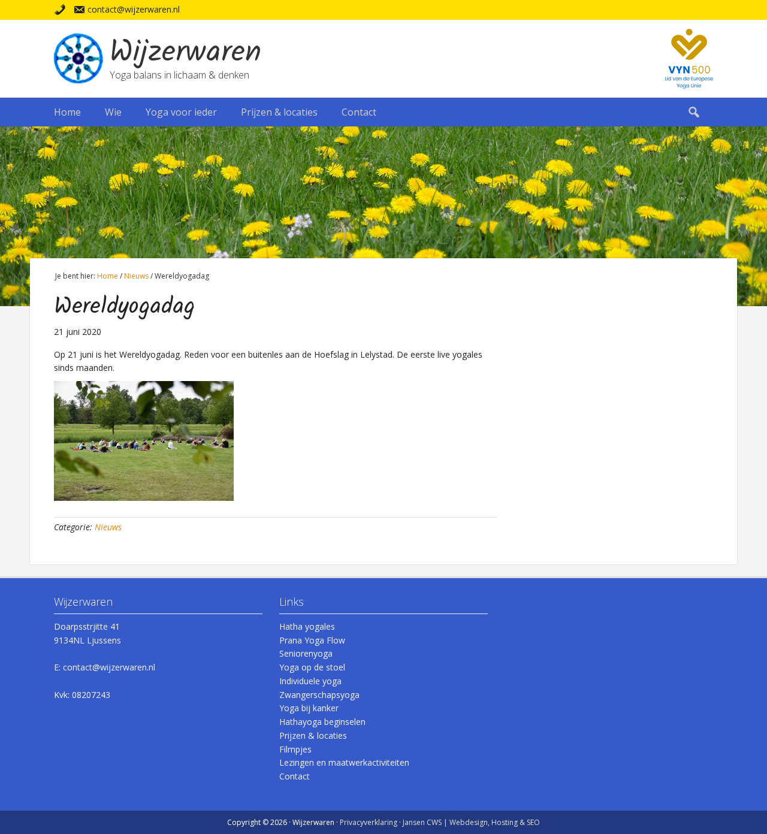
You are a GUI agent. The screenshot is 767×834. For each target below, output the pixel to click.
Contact (294, 776)
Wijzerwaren (185, 53)
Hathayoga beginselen (322, 721)
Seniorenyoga (306, 653)
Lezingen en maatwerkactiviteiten (344, 762)
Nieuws (108, 527)
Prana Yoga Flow (312, 640)
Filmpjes (295, 749)
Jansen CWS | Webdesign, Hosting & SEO (471, 822)
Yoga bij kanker (309, 708)
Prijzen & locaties (313, 735)
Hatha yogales (307, 626)
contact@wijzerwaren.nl (133, 9)
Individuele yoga (310, 681)
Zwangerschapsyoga (319, 694)
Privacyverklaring (368, 822)
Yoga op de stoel (312, 667)
